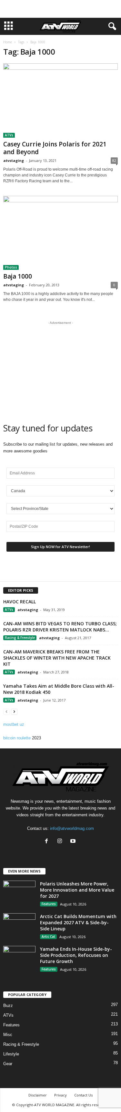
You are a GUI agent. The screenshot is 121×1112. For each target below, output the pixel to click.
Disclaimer (37, 1095)
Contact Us (83, 1095)
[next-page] (14, 711)
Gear (7, 1063)
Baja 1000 (17, 276)
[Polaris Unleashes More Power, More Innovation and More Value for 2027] (19, 893)
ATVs (9, 135)
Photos (11, 267)
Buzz (8, 1005)
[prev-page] (6, 711)
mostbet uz (13, 724)
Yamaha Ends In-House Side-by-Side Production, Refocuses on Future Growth (76, 955)
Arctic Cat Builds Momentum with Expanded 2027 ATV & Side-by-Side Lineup (78, 922)
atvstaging (13, 160)
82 (114, 160)
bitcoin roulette (17, 738)
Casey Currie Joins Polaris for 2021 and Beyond (54, 148)
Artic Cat (48, 936)
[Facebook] (48, 841)
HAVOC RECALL (19, 601)
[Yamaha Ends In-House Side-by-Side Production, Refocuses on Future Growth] (19, 958)
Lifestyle (11, 1054)
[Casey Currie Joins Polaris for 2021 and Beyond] (60, 100)
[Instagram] (61, 841)
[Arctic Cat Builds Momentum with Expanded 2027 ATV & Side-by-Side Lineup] (19, 925)
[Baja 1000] (60, 233)
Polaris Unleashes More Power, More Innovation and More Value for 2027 (77, 890)
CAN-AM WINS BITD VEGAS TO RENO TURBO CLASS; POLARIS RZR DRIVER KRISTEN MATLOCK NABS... (60, 626)
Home (7, 42)
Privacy (60, 1095)
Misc (7, 1034)
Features (49, 904)
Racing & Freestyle (20, 637)
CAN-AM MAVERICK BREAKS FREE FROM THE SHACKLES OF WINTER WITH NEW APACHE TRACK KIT (57, 658)
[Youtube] (74, 841)
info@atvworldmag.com (72, 828)
